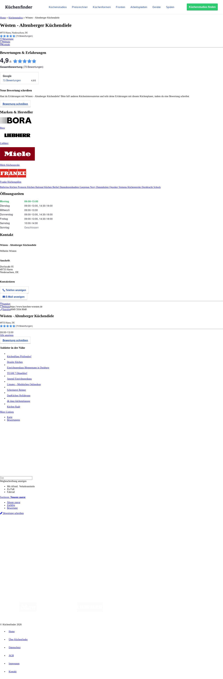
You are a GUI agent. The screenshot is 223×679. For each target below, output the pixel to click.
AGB (11, 655)
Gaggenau (85, 187)
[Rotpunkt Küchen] (172, 611)
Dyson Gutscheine (58, 528)
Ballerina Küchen (9, 187)
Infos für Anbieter (16, 554)
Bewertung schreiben (15, 103)
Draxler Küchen (15, 362)
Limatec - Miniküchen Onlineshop (24, 384)
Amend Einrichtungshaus (19, 379)
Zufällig (11, 505)
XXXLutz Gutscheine (41, 528)
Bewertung (12, 508)
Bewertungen (13, 420)
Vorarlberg (48, 525)
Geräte (156, 7)
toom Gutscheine (74, 528)
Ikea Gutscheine (23, 528)
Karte (9, 417)
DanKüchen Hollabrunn (18, 395)
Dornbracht (147, 187)
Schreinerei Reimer (16, 390)
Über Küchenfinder (16, 543)
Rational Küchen (43, 187)
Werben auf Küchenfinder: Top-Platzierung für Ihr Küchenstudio (39, 557)
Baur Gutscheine (89, 528)
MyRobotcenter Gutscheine (108, 528)
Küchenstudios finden (202, 6)
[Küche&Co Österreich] (198, 611)
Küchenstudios (58, 7)
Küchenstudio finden (17, 519)
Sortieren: (12, 497)
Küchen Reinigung (16, 537)
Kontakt (13, 671)
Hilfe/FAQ (12, 545)
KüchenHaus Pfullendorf (19, 356)
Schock (157, 187)
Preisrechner (80, 7)
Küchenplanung (14, 534)
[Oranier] (124, 611)
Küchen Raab (13, 406)
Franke (108, 525)
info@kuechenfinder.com (63, 569)
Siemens (115, 525)
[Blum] (27, 611)
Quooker (114, 187)
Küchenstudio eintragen (18, 560)
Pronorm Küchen (26, 187)
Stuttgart (100, 525)
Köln (94, 525)
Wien (69, 525)
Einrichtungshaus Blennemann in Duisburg (28, 367)
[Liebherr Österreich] (90, 611)
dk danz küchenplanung (18, 401)
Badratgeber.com (15, 548)
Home (3, 17)
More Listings (7, 412)
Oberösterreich (60, 525)
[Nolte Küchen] (152, 611)
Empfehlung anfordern (18, 522)
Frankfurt (87, 525)
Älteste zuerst (13, 502)
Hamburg (30, 525)
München (39, 525)
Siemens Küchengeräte (130, 187)
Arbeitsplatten (138, 7)
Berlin (22, 525)
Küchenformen (102, 7)
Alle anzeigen (6, 335)
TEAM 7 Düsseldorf (17, 373)
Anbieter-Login (17, 563)
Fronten (120, 7)
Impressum (14, 663)
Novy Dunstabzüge (99, 187)
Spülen (170, 7)
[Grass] (56, 611)
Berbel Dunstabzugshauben (66, 187)
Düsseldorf (77, 525)
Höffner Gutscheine (129, 528)
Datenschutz (15, 647)
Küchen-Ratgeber (15, 540)
